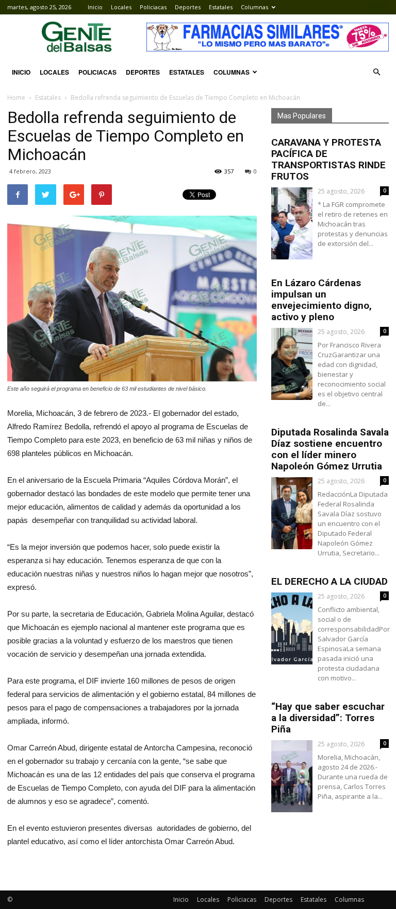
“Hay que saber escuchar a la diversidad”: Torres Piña (328, 718)
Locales (121, 7)
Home (16, 97)
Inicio (95, 7)
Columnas (254, 7)
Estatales (221, 7)
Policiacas (153, 7)
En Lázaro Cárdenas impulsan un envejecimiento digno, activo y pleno (321, 300)
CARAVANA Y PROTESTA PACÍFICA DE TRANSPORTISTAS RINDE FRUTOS (328, 159)
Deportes (188, 7)
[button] (376, 72)
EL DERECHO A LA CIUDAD (329, 581)
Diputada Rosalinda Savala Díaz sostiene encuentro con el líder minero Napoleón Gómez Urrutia (330, 449)
